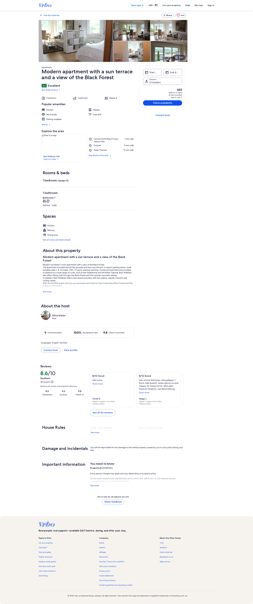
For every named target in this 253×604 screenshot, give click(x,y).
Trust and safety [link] (45, 552)
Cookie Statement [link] (106, 576)
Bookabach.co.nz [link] (166, 557)
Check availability (162, 102)
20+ (181, 57)
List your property (172, 5)
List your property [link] (46, 543)
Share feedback (113, 501)
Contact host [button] (50, 350)
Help (187, 5)
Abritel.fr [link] (163, 547)
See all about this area (98, 155)
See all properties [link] (52, 15)
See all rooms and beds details (56, 239)
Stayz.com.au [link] (165, 561)
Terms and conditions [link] (107, 566)
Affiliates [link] (102, 552)
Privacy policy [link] (104, 571)
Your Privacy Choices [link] (107, 580)
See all (44, 124)
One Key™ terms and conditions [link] (111, 561)
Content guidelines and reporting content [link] (115, 585)
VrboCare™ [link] (43, 547)
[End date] (173, 72)
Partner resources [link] (45, 557)
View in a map (49, 159)
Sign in (211, 5)
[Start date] (152, 72)
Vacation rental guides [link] (47, 561)
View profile (70, 350)
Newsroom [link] (103, 557)
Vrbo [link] (162, 543)
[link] (180, 15)
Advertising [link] (43, 576)
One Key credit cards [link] (47, 566)
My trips (199, 5)
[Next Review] (182, 389)
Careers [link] (102, 547)
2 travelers (155, 82)
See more (47, 291)
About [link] (101, 543)
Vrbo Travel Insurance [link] (47, 571)
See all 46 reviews (50, 90)
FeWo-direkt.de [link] (166, 552)
